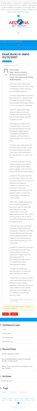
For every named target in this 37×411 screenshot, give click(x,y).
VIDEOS (32, 398)
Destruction (13, 392)
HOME (4, 398)
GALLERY (16, 398)
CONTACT (16, 400)
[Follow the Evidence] (18, 23)
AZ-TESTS (9, 400)
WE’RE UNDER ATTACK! (11, 354)
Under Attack (22, 392)
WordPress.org (7, 342)
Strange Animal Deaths (15, 41)
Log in (5, 314)
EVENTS (27, 398)
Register (14, 314)
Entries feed (6, 333)
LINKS (21, 398)
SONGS (4, 400)
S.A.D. (5, 41)
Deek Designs (18, 408)
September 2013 (6, 381)
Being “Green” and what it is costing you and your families (17, 367)
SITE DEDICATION (25, 400)
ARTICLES (10, 398)
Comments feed (7, 337)
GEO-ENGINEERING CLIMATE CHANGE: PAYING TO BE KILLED (16, 360)
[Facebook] (18, 16)
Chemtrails (4, 392)
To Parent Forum (7, 61)
